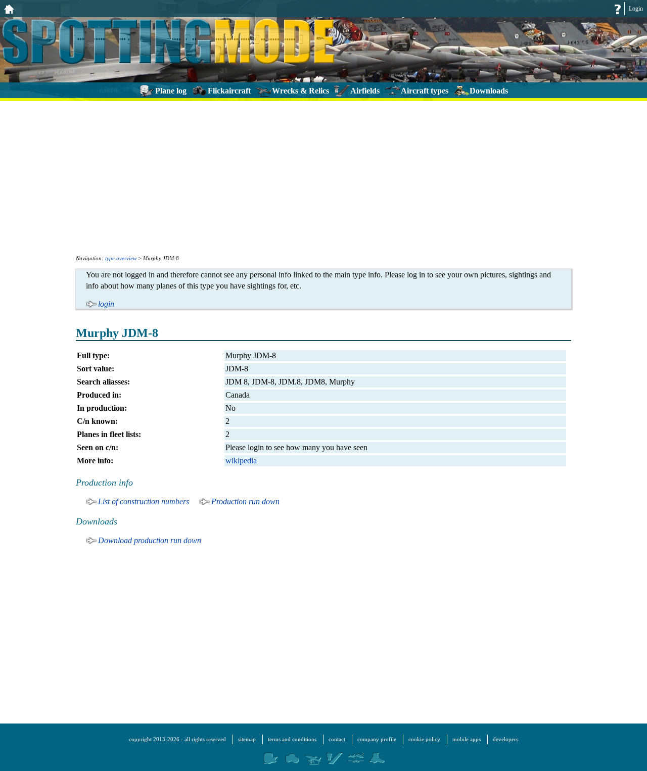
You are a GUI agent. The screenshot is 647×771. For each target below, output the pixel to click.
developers (505, 739)
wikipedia (241, 460)
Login (636, 8)
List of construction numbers (143, 501)
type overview (120, 258)
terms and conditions (292, 739)
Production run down (245, 501)
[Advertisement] (323, 177)
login (106, 304)
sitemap (247, 739)
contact (337, 739)
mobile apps (466, 739)
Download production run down (149, 540)
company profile (376, 739)
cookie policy (424, 739)
